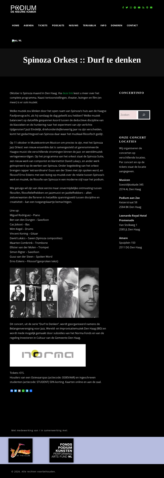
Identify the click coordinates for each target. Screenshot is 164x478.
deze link (67, 93)
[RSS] (143, 7)
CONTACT (132, 25)
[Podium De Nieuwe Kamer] (23, 9)
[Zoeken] (144, 115)
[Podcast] (147, 7)
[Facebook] (123, 7)
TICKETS (43, 25)
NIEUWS (73, 25)
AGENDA (29, 25)
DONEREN (116, 25)
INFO (103, 25)
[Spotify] (135, 7)
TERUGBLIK (89, 25)
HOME (15, 25)
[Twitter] (127, 7)
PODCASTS (58, 25)
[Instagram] (131, 7)
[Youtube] (139, 7)
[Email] (151, 7)
